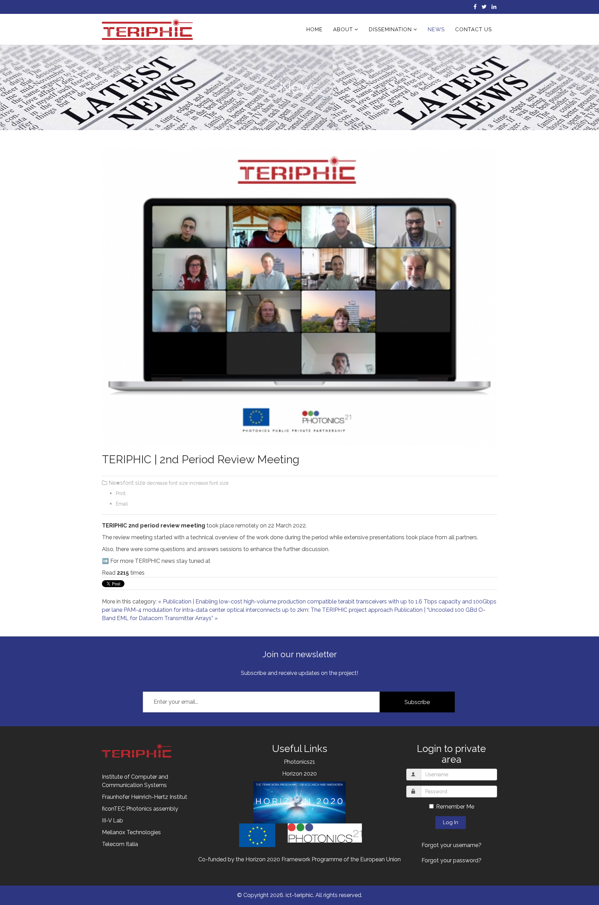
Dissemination (390, 29)
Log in (450, 822)
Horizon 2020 (299, 773)
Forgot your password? (451, 860)
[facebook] (475, 6)
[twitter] (484, 6)
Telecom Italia (120, 844)
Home (314, 29)
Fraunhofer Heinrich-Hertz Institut (144, 797)
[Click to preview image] (299, 296)
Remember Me (455, 806)
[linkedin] (494, 6)
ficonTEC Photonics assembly (140, 808)
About (343, 29)
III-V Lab (112, 820)
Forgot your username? (451, 845)
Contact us (473, 29)
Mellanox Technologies (131, 832)
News (436, 29)
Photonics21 (299, 762)
